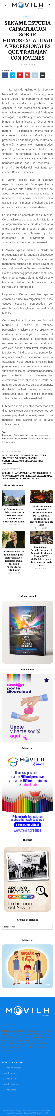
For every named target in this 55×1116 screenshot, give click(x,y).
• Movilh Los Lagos (11, 1084)
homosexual (31, 435)
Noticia (32, 438)
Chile (16, 435)
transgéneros (8, 442)
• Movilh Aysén (9, 1090)
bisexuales (7, 435)
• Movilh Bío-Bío (10, 1079)
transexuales (43, 438)
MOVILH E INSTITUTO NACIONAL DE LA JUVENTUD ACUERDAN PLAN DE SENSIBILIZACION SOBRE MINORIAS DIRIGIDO (24, 459)
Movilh (24, 438)
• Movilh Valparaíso (11, 1068)
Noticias (27, 17)
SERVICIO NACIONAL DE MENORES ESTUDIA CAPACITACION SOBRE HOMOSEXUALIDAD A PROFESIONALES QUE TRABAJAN (27, 476)
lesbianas (43, 435)
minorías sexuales (11, 438)
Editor (9, 525)
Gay (22, 435)
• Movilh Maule (9, 1073)
